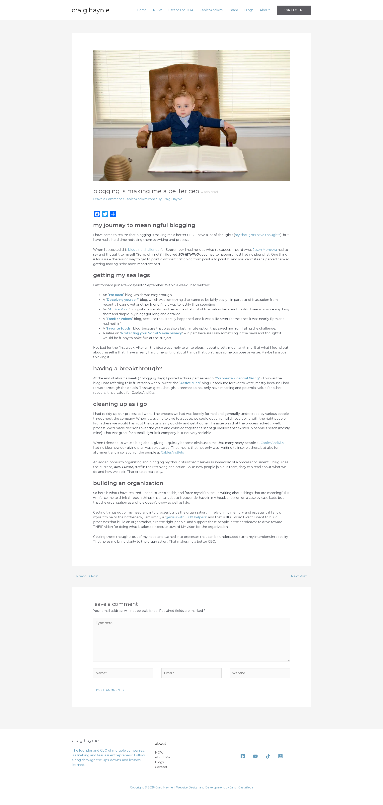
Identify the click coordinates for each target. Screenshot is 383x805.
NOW (157, 10)
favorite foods (119, 328)
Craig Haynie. (91, 10)
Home (142, 10)
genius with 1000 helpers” (186, 517)
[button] (294, 10)
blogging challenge (144, 250)
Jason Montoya (265, 250)
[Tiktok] (268, 756)
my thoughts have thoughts (257, 235)
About (265, 10)
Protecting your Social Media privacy (151, 333)
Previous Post (85, 576)
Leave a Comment (107, 199)
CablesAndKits (211, 10)
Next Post (301, 576)
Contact (161, 767)
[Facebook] (243, 756)
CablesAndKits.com (140, 199)
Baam (233, 10)
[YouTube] (255, 756)
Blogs (248, 10)
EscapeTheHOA (180, 10)
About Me (162, 757)
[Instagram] (280, 756)
